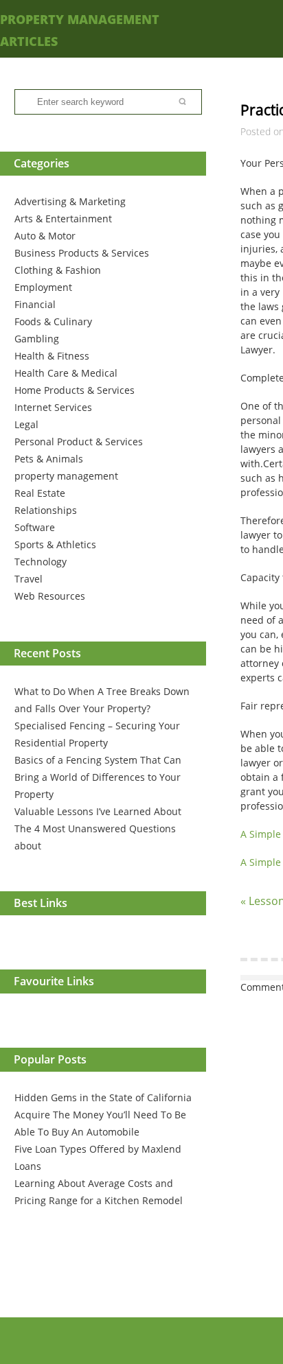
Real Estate (39, 492)
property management (66, 475)
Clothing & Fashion (57, 270)
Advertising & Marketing (70, 201)
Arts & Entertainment (63, 218)
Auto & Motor (45, 235)
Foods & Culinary (53, 321)
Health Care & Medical (65, 372)
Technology (40, 561)
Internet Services (53, 407)
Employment (43, 287)
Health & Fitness (51, 355)
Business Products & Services (81, 252)
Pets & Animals (48, 458)
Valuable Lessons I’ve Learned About (97, 811)
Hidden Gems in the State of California (103, 1097)
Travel (28, 578)
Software (34, 527)
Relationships (45, 510)
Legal (26, 424)
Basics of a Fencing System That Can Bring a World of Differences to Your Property (97, 777)
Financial (35, 304)
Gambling (36, 338)
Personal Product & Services (78, 441)
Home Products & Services (74, 390)
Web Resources (49, 595)
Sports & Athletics (55, 544)
